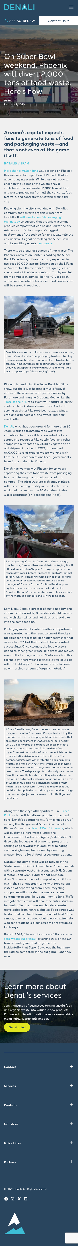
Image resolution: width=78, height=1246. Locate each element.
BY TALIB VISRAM (16, 163)
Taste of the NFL (15, 402)
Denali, (9, 426)
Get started (17, 1027)
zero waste (44, 243)
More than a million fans (21, 170)
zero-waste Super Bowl (20, 938)
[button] (70, 7)
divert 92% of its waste (46, 828)
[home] (19, 7)
